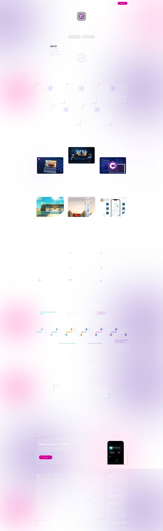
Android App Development (44, 481)
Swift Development (75, 486)
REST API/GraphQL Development (78, 503)
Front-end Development (60, 481)
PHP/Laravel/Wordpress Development (76, 498)
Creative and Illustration (60, 503)
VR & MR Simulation (42, 501)
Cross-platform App (42, 486)
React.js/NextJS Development (93, 481)
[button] (45, 479)
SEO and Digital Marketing (60, 498)
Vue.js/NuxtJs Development (93, 483)
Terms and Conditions (113, 522)
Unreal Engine (90, 498)
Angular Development (92, 486)
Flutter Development (75, 481)
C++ (88, 502)
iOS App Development (43, 483)
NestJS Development (75, 501)
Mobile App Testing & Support (44, 488)
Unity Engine (90, 495)
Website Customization (59, 488)
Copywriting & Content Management (59, 501)
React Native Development (76, 483)
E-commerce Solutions (59, 486)
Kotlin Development (75, 488)
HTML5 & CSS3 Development (93, 488)
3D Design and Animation (60, 495)
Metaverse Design (42, 499)
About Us (110, 478)
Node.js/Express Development (77, 495)
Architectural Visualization (43, 503)
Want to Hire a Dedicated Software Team (115, 496)
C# (88, 500)
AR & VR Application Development (42, 496)
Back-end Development (59, 483)
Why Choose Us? (111, 481)
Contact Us (110, 490)
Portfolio (98, 3)
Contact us (45, 457)
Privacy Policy (123, 522)
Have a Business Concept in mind (115, 503)
